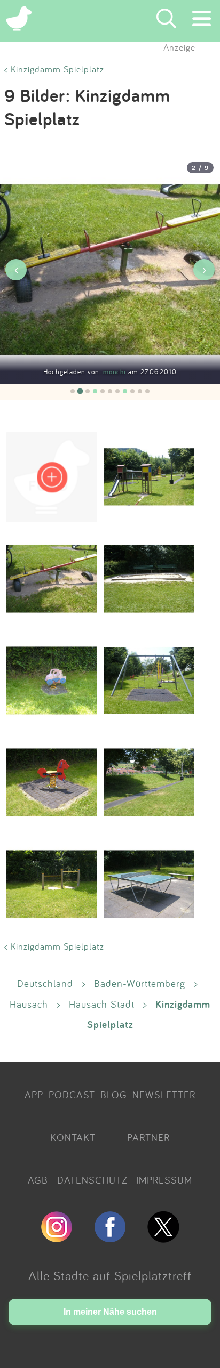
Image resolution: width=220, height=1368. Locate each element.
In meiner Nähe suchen (110, 1311)
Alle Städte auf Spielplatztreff (110, 1275)
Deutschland (45, 983)
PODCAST (72, 1094)
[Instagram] (57, 1238)
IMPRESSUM (164, 1179)
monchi (115, 371)
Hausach (29, 1004)
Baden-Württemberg (139, 983)
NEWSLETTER (163, 1094)
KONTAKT (73, 1137)
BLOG (113, 1094)
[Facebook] (110, 1238)
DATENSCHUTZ (92, 1179)
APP (34, 1094)
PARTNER (148, 1137)
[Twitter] (163, 1238)
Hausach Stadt (102, 1004)
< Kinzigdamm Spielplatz (54, 69)
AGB (38, 1179)
